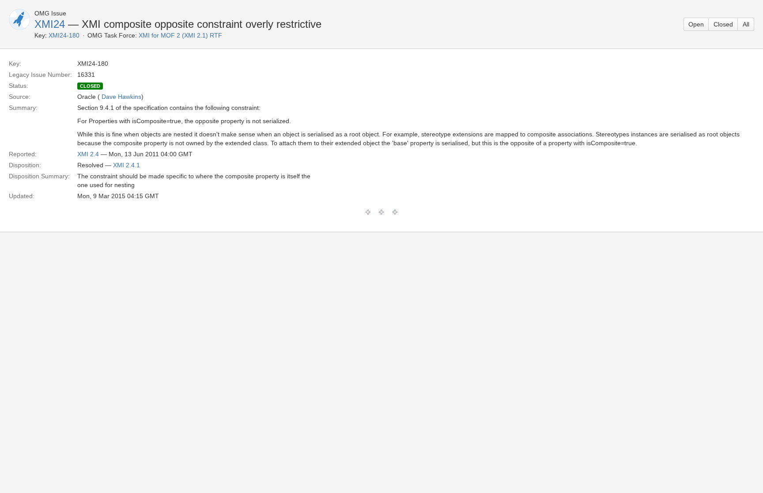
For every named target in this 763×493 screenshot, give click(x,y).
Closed (723, 24)
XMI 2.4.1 (126, 165)
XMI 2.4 (88, 154)
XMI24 (49, 24)
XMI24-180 (64, 35)
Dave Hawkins (121, 96)
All (746, 24)
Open (696, 24)
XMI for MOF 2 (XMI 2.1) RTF (180, 35)
